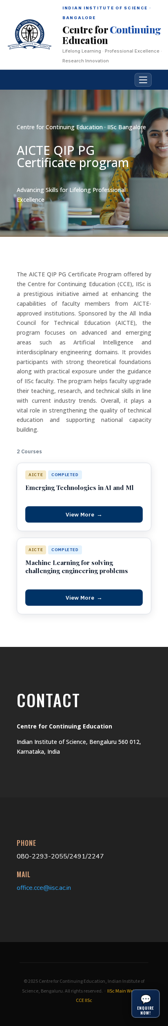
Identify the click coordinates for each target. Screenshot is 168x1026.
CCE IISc (84, 1000)
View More (84, 514)
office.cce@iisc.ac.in (44, 887)
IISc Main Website (125, 991)
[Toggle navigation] (143, 80)
